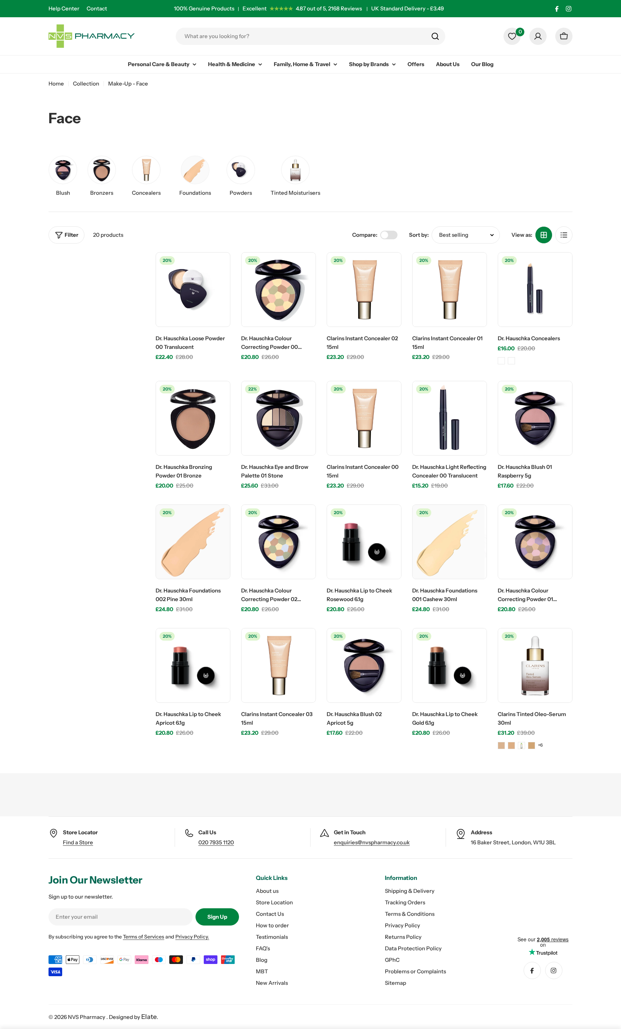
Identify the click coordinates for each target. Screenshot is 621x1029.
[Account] (538, 36)
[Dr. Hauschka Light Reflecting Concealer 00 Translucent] (450, 418)
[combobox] (310, 36)
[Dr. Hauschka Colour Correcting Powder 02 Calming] (279, 542)
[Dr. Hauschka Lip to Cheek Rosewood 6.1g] (364, 542)
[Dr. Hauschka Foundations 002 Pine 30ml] (193, 542)
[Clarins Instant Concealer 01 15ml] (450, 290)
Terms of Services (143, 936)
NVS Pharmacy (87, 1017)
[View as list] (563, 235)
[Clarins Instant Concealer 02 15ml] (364, 290)
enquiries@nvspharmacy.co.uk (372, 842)
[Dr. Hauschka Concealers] (535, 290)
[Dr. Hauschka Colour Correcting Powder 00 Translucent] (279, 290)
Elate (149, 1017)
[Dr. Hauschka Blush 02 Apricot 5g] (364, 665)
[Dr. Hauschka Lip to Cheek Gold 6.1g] (450, 665)
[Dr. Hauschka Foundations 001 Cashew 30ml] (450, 542)
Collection (86, 83)
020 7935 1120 (216, 842)
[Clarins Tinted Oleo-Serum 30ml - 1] (501, 745)
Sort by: (419, 234)
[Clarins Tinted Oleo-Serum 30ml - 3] (521, 745)
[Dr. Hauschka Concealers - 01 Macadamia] (501, 360)
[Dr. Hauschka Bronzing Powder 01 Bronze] (193, 418)
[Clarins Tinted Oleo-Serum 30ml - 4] (531, 745)
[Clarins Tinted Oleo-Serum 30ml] (535, 665)
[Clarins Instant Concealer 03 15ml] (279, 665)
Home (56, 83)
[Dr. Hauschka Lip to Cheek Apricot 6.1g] (193, 665)
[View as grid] (543, 235)
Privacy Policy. (192, 936)
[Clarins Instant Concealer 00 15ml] (364, 418)
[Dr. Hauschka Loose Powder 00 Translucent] (193, 290)
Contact (97, 8)
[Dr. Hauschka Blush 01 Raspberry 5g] (535, 418)
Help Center (64, 8)
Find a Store (78, 842)
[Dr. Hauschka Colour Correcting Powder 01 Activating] (535, 542)
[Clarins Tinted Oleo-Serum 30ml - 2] (511, 745)
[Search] (435, 36)
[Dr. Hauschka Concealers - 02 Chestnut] (511, 360)
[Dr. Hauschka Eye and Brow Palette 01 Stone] (279, 418)
